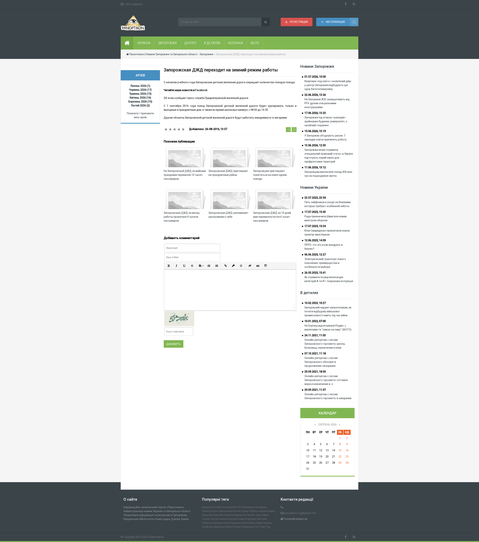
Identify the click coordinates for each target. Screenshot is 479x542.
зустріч (215, 519)
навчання (261, 519)
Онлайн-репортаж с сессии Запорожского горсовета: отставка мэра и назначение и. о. (326, 380)
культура (232, 519)
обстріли (207, 523)
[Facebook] (345, 4)
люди (241, 519)
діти (221, 515)
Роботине (254, 511)
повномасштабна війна (243, 523)
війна (205, 515)
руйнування (247, 527)
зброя (265, 515)
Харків (271, 511)
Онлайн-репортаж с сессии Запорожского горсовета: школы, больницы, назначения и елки (324, 343)
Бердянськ (207, 507)
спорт (262, 527)
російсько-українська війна (216, 527)
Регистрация (298, 21)
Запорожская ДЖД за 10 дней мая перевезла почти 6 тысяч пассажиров (272, 216)
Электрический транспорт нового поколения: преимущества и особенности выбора (325, 263)
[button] (168, 265)
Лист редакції (133, 4)
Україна (263, 511)
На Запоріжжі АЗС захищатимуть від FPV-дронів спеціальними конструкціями (327, 103)
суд (268, 527)
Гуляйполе (219, 507)
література (250, 519)
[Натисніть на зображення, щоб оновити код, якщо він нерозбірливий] (179, 318)
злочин (206, 519)
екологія (229, 515)
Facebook (201, 90)
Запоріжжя (248, 507)
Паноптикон (156, 536)
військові (214, 515)
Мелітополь (235, 511)
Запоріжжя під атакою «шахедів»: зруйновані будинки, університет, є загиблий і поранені (325, 121)
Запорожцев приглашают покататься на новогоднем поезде (270, 174)
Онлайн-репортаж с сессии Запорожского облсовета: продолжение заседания (321, 361)
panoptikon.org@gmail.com (300, 513)
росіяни (236, 527)
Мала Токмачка (220, 511)
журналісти (240, 515)
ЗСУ (240, 507)
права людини (264, 523)
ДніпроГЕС (231, 507)
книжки (223, 519)
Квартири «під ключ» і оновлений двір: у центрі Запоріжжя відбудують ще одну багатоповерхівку (328, 85)
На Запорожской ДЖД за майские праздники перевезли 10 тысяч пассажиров (185, 174)
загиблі (251, 515)
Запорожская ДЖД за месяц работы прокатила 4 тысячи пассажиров (182, 216)
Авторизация (335, 21)
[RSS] (354, 4)
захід (259, 515)
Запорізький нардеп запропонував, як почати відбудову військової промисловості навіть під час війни (327, 311)
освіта (226, 523)
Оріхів (245, 511)
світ (256, 527)
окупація (217, 523)
